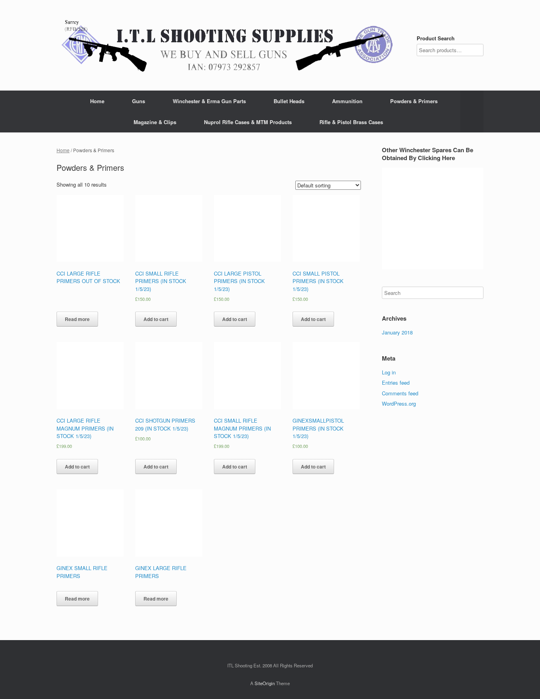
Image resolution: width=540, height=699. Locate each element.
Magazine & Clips (155, 122)
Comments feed (400, 393)
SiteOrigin (265, 683)
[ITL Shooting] (227, 45)
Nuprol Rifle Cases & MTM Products (248, 122)
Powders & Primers (414, 101)
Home (97, 101)
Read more (77, 319)
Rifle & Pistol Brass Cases (351, 122)
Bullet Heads (289, 101)
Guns (138, 101)
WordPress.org (399, 403)
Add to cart (155, 319)
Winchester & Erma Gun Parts (209, 101)
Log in (389, 372)
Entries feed (396, 382)
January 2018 (397, 332)
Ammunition (347, 101)
